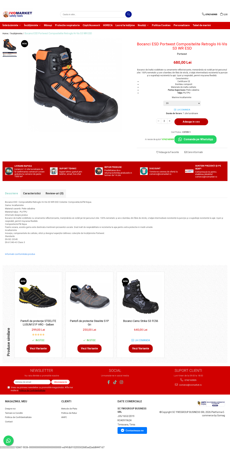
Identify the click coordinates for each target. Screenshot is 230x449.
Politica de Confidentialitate (32, 390)
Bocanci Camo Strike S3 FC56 (140, 321)
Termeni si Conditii (14, 413)
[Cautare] (128, 14)
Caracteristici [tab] (32, 193)
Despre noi (10, 408)
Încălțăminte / (17, 33)
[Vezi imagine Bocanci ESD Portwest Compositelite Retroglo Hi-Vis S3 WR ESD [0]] (10, 45)
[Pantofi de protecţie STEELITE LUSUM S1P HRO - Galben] (38, 296)
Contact (9, 421)
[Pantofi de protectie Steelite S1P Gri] (89, 296)
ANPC (64, 417)
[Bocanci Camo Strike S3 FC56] (140, 296)
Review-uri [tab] (54, 193)
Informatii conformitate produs (20, 254)
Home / (6, 33)
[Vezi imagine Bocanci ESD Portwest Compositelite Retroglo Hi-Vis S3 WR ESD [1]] (10, 54)
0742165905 (190, 380)
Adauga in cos (191, 121)
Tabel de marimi (202, 25)
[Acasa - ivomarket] (19, 14)
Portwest (182, 54)
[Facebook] (109, 382)
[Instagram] (121, 382)
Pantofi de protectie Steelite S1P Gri (89, 322)
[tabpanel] (75, 85)
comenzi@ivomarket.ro (190, 385)
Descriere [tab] (11, 193)
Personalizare (182, 25)
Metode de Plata (69, 408)
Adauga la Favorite (169, 152)
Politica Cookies (161, 25)
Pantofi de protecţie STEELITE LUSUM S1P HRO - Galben (38, 322)
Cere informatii (195, 152)
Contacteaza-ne (135, 430)
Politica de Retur (69, 413)
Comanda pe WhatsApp (198, 139)
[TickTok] (115, 382)
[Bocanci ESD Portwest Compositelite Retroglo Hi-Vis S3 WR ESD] (75, 85)
